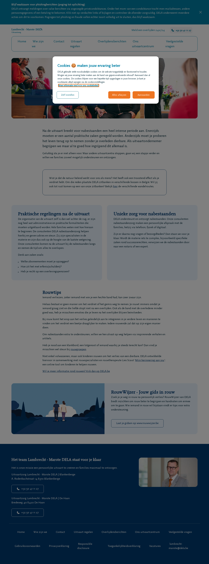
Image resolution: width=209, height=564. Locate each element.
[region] (106, 80)
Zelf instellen (67, 95)
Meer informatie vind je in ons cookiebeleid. (78, 85)
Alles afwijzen (119, 95)
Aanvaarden (144, 95)
